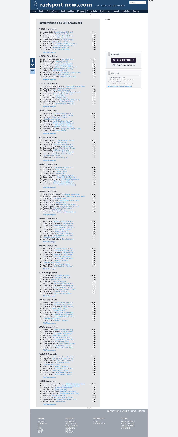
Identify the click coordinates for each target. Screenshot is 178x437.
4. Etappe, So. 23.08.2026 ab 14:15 (121, 78)
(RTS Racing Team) (60, 198)
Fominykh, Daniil (48, 65)
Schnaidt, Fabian (48, 44)
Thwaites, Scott (48, 277)
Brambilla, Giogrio (49, 372)
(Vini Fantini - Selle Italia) (64, 36)
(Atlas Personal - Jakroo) (52, 119)
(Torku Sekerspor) (67, 59)
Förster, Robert (48, 121)
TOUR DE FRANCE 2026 (71, 424)
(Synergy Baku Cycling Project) (69, 100)
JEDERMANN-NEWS (42, 424)
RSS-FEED (95, 422)
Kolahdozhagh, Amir (49, 88)
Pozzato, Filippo (48, 131)
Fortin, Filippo (47, 337)
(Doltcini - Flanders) (61, 231)
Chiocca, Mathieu (49, 125)
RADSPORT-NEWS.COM (99, 424)
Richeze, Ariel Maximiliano (52, 40)
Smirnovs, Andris (48, 231)
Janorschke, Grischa (50, 38)
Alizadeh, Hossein (49, 96)
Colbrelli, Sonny (48, 127)
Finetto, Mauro (48, 75)
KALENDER (40, 430)
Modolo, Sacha (48, 32)
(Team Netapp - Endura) (60, 42)
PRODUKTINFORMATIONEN (127, 426)
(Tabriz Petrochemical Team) (75, 86)
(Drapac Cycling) (61, 142)
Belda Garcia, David (49, 177)
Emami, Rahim (48, 198)
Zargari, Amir (47, 210)
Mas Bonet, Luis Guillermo (51, 73)
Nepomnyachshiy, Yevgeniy (52, 179)
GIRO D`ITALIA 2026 (70, 422)
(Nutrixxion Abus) (63, 38)
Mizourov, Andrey (48, 390)
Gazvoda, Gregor (48, 67)
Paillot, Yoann (47, 71)
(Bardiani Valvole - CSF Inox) (63, 32)
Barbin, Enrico (47, 94)
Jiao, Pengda (47, 123)
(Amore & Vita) (60, 96)
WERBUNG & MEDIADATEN (127, 424)
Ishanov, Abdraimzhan (50, 76)
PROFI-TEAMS (68, 430)
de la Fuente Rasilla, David (52, 59)
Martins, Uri (47, 279)
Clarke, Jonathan (48, 104)
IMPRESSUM (141, 411)
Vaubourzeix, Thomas (50, 63)
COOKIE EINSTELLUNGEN (113, 411)
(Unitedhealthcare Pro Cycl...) (64, 45)
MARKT (39, 428)
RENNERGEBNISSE (70, 428)
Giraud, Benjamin (49, 49)
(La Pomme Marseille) (62, 49)
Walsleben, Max (48, 281)
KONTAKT (133, 411)
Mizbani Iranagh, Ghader (51, 200)
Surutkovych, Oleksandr (51, 100)
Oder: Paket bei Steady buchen (123, 65)
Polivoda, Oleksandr (49, 140)
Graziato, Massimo (49, 61)
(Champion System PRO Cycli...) (65, 44)
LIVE (39, 426)
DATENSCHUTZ (125, 411)
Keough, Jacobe (48, 45)
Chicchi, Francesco (49, 36)
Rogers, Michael (48, 34)
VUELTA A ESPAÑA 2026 (71, 426)
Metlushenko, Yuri (49, 158)
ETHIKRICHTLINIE (125, 428)
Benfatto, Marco (48, 229)
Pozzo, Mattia (47, 47)
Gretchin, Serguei (49, 169)
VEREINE (40, 432)
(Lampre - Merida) (67, 40)
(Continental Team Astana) (63, 65)
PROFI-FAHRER (69, 432)
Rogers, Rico (47, 225)
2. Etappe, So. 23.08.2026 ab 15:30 (121, 82)
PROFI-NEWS (41, 422)
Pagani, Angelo (48, 69)
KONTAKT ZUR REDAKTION (127, 422)
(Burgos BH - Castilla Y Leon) (71, 73)
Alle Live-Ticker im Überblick (121, 87)
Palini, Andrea (47, 310)
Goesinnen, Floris (49, 142)
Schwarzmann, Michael (50, 148)
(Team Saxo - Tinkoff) (62, 34)
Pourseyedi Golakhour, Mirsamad (54, 86)
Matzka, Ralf (47, 42)
